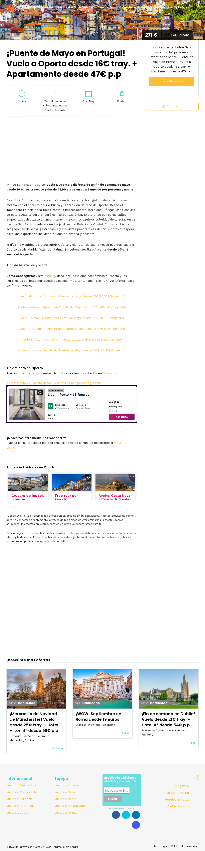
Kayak (48, 276)
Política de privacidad (185, 846)
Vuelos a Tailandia (19, 799)
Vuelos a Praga (65, 812)
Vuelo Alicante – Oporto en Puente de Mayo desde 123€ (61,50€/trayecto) (71, 350)
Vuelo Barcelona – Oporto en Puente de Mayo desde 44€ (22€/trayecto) (72, 329)
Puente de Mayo (133, 7)
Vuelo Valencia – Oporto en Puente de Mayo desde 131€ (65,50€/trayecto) (72, 307)
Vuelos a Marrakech (21, 792)
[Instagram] (136, 825)
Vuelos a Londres (67, 785)
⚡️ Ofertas (46, 7)
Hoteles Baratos (177, 799)
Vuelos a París (64, 792)
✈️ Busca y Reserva (176, 7)
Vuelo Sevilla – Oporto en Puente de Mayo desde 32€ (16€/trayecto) (72, 339)
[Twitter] (126, 815)
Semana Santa (108, 7)
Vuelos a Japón (17, 812)
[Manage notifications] (197, 776)
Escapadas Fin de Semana (75, 7)
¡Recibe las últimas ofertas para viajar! (121, 780)
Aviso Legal (160, 846)
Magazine (182, 786)
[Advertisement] (172, 147)
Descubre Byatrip (176, 793)
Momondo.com (113, 373)
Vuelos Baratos (178, 806)
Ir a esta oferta (171, 81)
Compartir (174, 106)
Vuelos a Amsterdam (69, 806)
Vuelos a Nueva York (21, 785)
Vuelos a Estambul (20, 806)
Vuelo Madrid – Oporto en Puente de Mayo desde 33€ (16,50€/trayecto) (71, 296)
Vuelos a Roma (65, 799)
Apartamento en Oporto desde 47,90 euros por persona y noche (54, 383)
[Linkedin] (136, 815)
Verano (154, 7)
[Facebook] (116, 815)
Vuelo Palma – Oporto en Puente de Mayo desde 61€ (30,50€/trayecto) (72, 318)
